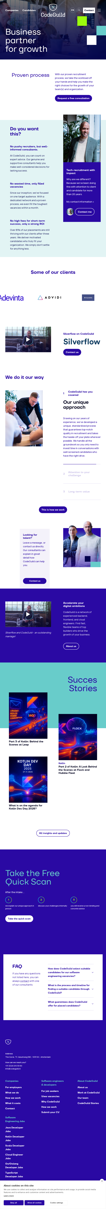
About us (83, 1091)
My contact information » (80, 201)
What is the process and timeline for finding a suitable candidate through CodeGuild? (69, 992)
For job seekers (50, 1094)
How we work (13, 1101)
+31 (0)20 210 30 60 (13, 1069)
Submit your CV (50, 1116)
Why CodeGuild (50, 1105)
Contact (10, 1112)
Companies (11, 10)
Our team (83, 1101)
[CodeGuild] (53, 10)
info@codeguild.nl (13, 1072)
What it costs (13, 1107)
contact (24, 984)
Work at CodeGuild (89, 1096)
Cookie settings (56, 1203)
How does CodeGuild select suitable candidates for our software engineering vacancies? (69, 976)
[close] (102, 1181)
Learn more (9, 1195)
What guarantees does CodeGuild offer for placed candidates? (67, 1007)
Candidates (29, 10)
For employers (13, 1091)
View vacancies (50, 1100)
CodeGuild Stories (88, 1107)
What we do (12, 1096)
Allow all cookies (34, 1203)
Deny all (13, 1203)
